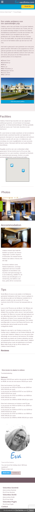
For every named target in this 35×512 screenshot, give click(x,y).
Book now (6, 473)
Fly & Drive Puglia (8, 504)
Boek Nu (28, 6)
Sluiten (31, 510)
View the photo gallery (17, 101)
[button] (23, 170)
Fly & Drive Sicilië (8, 499)
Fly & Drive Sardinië (9, 492)
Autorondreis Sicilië (8, 497)
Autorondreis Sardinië (9, 490)
